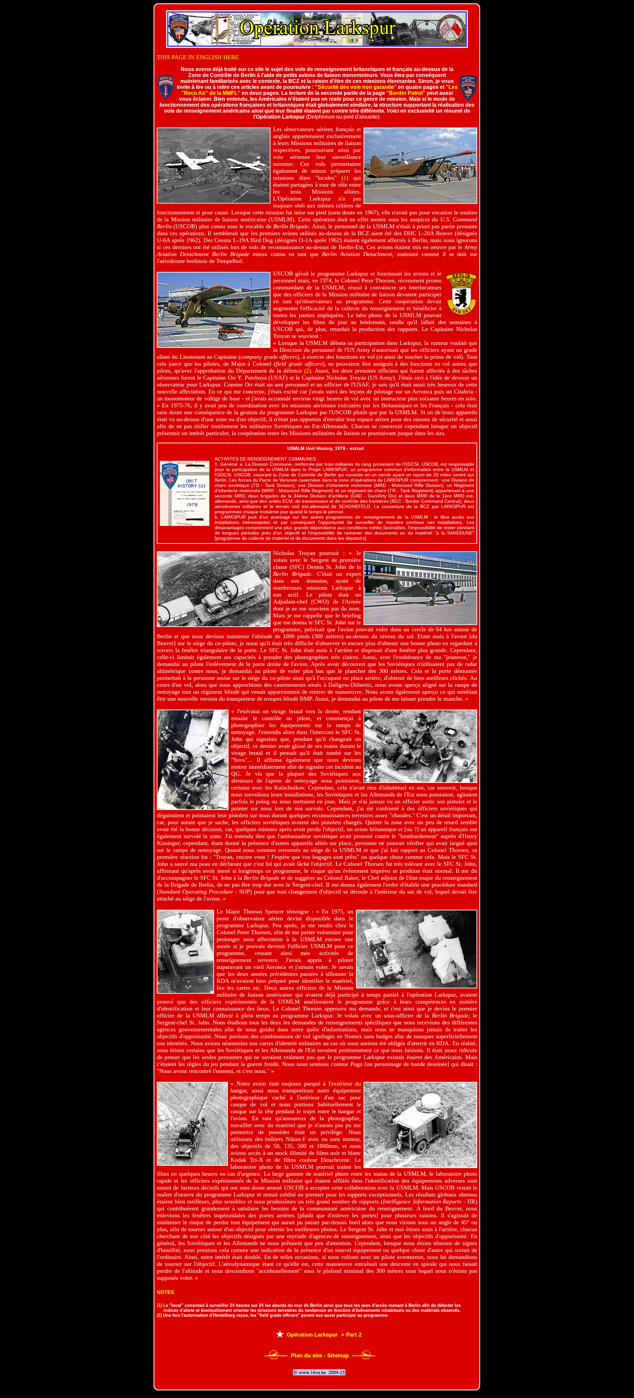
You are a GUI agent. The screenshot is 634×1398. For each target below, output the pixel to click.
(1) (344, 177)
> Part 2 (350, 1335)
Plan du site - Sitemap (320, 1355)
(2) (307, 370)
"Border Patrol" (405, 93)
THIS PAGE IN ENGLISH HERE (198, 57)
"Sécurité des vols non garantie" (356, 87)
